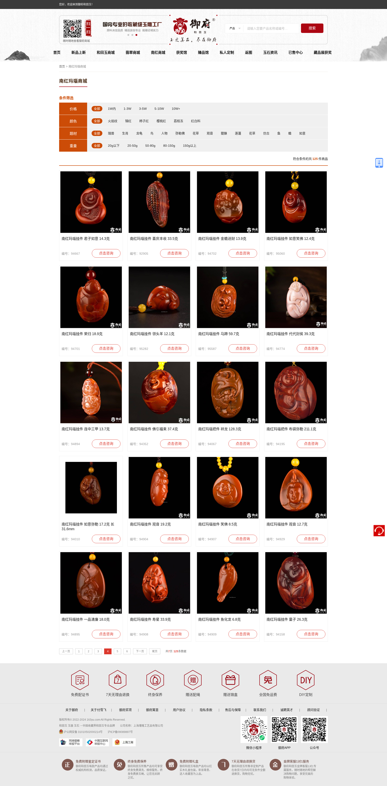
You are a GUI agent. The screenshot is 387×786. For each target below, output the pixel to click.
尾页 (154, 651)
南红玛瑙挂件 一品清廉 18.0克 (86, 619)
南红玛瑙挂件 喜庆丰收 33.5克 (154, 239)
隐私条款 (206, 709)
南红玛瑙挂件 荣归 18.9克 (82, 334)
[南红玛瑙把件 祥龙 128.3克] (227, 392)
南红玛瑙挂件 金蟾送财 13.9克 (222, 239)
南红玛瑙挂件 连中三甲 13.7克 (86, 429)
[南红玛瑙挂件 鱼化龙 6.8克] (227, 583)
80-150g (169, 145)
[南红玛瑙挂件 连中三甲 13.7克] (91, 392)
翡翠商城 (133, 52)
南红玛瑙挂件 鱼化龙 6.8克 (219, 619)
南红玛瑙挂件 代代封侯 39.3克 (291, 334)
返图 (248, 52)
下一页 (140, 651)
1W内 (112, 108)
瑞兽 (111, 133)
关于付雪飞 (98, 709)
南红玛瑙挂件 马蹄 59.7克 (218, 334)
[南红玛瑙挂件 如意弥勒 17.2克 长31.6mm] (91, 488)
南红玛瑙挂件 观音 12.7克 (287, 524)
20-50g (132, 145)
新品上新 (78, 52)
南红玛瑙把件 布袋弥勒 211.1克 (291, 429)
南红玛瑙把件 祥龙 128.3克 (219, 429)
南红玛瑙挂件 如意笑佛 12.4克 (291, 239)
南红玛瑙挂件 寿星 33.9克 (150, 619)
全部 (97, 108)
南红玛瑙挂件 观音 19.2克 (150, 524)
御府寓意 (152, 709)
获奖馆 (181, 52)
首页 (56, 52)
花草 (196, 133)
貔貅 (224, 133)
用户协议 (179, 709)
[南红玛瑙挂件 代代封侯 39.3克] (296, 297)
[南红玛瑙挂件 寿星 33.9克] (159, 583)
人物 (164, 133)
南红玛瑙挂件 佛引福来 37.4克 (154, 429)
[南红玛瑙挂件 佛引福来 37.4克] (159, 392)
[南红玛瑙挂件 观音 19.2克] (159, 488)
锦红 (128, 121)
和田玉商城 (106, 52)
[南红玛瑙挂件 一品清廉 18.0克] (91, 583)
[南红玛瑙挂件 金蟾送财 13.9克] (227, 202)
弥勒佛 (180, 133)
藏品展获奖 (323, 52)
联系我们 (260, 709)
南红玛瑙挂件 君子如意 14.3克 (86, 239)
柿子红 (144, 121)
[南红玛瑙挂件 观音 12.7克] (296, 488)
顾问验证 (313, 709)
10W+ (176, 108)
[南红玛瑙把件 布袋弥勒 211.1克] (296, 392)
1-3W (127, 108)
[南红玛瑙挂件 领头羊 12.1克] (159, 297)
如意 (302, 133)
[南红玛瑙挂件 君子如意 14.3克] (91, 202)
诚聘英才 (286, 709)
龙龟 (139, 133)
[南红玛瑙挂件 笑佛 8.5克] (227, 488)
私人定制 (227, 52)
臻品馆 (203, 52)
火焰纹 (112, 121)
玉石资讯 (270, 52)
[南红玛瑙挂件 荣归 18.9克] (91, 297)
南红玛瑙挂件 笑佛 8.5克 (217, 524)
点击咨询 (106, 253)
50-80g (150, 145)
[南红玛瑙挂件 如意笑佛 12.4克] (296, 202)
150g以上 (189, 145)
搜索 (312, 28)
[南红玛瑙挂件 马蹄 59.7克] (227, 297)
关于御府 (71, 709)
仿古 (266, 133)
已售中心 (295, 52)
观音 (210, 133)
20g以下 (114, 145)
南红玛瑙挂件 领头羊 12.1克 (152, 334)
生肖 (125, 133)
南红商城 (158, 52)
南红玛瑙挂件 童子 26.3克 (287, 619)
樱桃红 (161, 121)
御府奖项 (125, 709)
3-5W (143, 108)
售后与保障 (233, 709)
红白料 (195, 121)
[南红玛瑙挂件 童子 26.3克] (296, 583)
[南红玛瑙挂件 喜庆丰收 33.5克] (159, 202)
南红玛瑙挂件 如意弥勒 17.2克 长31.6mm (88, 526)
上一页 (66, 651)
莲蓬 (238, 133)
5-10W (159, 108)
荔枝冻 (178, 121)
